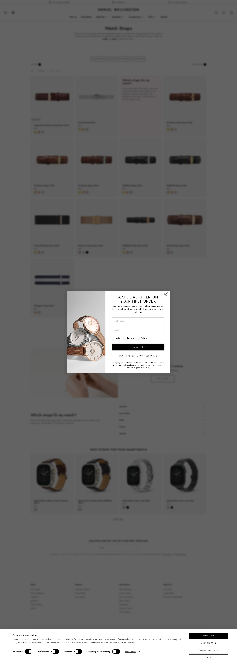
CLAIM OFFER (138, 347)
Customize (207, 643)
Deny (208, 657)
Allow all (208, 635)
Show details (130, 651)
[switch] (55, 651)
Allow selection (208, 650)
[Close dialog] (166, 293)
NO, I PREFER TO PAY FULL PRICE (138, 356)
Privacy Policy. (145, 368)
